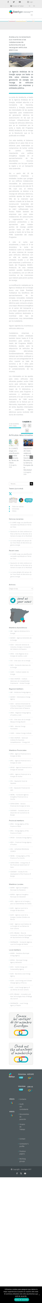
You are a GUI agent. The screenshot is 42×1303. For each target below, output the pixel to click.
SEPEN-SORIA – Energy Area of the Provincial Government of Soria (20, 865)
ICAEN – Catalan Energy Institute (20, 733)
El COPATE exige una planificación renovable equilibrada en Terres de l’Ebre (14, 456)
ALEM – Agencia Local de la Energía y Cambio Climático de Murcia (20, 917)
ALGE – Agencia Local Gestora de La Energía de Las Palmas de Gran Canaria (20, 926)
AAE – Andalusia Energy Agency (20, 692)
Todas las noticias (18, 506)
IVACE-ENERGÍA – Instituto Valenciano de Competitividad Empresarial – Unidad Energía (20, 681)
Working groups (21, 1160)
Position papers (21, 1152)
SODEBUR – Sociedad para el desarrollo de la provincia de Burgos (19, 813)
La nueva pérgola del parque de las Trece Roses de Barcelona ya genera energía (20, 543)
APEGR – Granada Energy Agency (20, 838)
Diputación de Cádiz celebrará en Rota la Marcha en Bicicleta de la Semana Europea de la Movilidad (21, 534)
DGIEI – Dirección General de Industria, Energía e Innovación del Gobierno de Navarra (20, 647)
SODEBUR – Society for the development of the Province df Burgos (20, 874)
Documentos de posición (21, 1116)
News (14, 426)
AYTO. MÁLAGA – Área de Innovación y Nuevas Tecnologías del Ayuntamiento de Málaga (21, 935)
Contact (21, 1139)
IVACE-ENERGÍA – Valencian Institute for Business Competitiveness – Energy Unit (20, 740)
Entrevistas (15, 509)
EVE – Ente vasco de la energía (20, 660)
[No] (39, 1295)
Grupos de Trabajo (21, 1126)
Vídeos (14, 511)
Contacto (21, 1099)
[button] (10, 457)
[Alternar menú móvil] (32, 15)
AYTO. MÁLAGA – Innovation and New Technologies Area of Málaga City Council (21, 996)
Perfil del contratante (21, 1106)
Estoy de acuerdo (21, 1300)
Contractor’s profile (21, 1145)
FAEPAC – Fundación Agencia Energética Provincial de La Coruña (19, 797)
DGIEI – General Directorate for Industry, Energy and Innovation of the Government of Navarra (20, 706)
